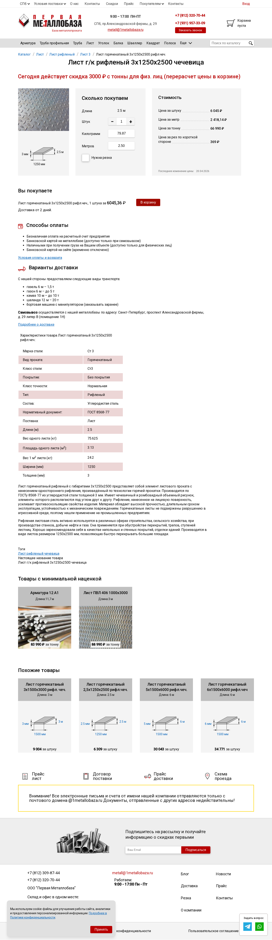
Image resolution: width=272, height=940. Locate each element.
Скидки (112, 4)
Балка (118, 43)
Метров (88, 146)
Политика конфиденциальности (125, 931)
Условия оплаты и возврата (40, 258)
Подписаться (196, 850)
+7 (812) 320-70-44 (43, 880)
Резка (186, 898)
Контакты (92, 4)
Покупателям (150, 4)
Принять (101, 929)
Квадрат (153, 43)
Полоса (170, 43)
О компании (191, 910)
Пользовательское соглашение (213, 931)
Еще (183, 43)
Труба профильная (54, 43)
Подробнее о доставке (36, 324)
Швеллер (134, 43)
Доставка (189, 886)
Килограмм (91, 134)
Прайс (129, 4)
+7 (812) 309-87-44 (43, 873)
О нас (74, 4)
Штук (86, 122)
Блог (185, 874)
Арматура (27, 43)
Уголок (103, 43)
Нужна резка (101, 158)
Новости (223, 874)
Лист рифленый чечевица (38, 554)
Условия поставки (48, 4)
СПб (23, 4)
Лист (90, 43)
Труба (77, 43)
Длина (87, 111)
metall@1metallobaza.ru (125, 30)
